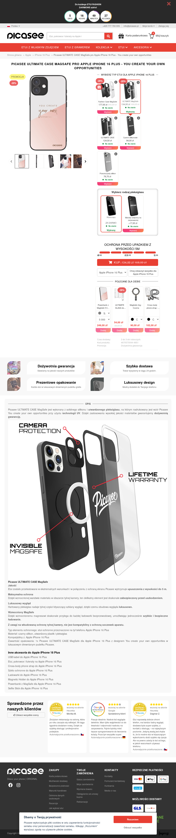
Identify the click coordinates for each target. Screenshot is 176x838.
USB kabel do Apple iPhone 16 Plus (27, 657)
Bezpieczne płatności (59, 785)
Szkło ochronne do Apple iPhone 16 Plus (30, 670)
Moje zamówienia (85, 784)
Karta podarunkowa (58, 776)
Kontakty (108, 776)
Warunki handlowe (58, 790)
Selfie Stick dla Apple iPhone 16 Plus (28, 688)
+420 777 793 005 (111, 25)
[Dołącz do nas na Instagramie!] (18, 784)
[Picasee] (25, 35)
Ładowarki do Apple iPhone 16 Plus (27, 675)
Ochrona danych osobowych (56, 797)
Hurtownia (109, 785)
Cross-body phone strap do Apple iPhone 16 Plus (35, 666)
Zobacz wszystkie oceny (27, 714)
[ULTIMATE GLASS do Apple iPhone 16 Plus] (119, 293)
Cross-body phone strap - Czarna (152, 306)
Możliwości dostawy (58, 780)
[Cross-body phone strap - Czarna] (152, 293)
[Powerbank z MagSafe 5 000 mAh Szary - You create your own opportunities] (103, 293)
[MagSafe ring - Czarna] (135, 293)
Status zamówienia (85, 779)
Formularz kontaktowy (114, 780)
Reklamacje (82, 801)
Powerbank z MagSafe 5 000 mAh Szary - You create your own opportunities (103, 306)
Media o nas (110, 790)
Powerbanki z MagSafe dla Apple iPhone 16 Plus (34, 683)
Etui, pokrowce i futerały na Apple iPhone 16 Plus (35, 661)
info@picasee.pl (131, 25)
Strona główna (14, 55)
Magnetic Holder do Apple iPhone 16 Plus (30, 679)
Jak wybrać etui (56, 808)
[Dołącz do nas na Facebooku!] (10, 784)
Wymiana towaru (84, 789)
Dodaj (103, 330)
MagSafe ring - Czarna (136, 306)
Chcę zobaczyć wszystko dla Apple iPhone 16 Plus (143, 272)
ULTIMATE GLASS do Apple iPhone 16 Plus (119, 306)
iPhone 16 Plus (42, 55)
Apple (28, 55)
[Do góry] (4, 833)
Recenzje (53, 803)
